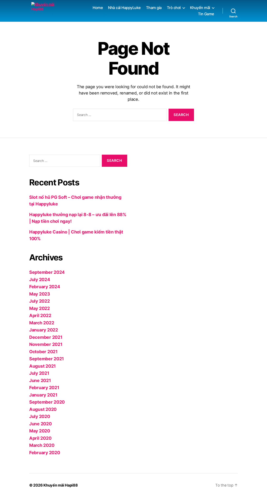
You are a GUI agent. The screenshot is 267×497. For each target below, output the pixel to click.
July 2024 (39, 279)
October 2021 (43, 351)
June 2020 (40, 423)
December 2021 (45, 337)
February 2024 (44, 286)
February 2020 (44, 452)
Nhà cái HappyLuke (124, 7)
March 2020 (41, 445)
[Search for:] (119, 116)
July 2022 (39, 301)
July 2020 (39, 416)
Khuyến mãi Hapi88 (60, 485)
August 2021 (42, 366)
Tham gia (154, 7)
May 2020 (39, 430)
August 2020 (43, 409)
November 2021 (45, 344)
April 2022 (40, 315)
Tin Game (206, 14)
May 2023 (39, 294)
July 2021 (39, 373)
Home (98, 7)
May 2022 (39, 308)
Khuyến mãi (200, 7)
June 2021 (40, 380)
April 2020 (40, 438)
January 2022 (43, 330)
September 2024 (47, 272)
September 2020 (47, 402)
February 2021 (44, 387)
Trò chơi (174, 7)
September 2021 (46, 358)
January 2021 (43, 395)
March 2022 (41, 322)
